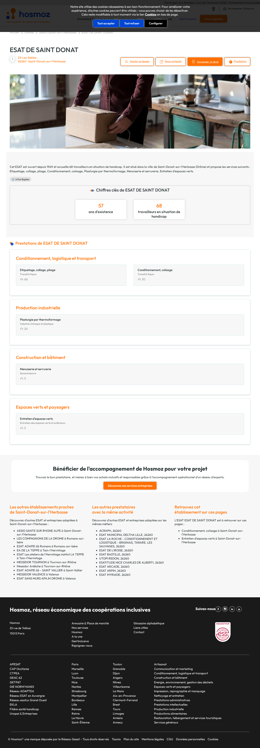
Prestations (240, 61)
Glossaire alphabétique (149, 623)
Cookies (150, 14)
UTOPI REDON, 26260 (114, 558)
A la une (77, 636)
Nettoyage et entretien (169, 695)
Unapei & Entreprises (23, 713)
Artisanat (160, 664)
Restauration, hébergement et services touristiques (187, 718)
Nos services (80, 627)
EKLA (13, 704)
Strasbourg (79, 691)
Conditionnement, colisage (65, 171)
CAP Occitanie (19, 669)
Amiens (118, 718)
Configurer (156, 23)
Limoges (118, 713)
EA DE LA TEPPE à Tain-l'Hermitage (41, 550)
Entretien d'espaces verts (176, 171)
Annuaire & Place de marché (90, 623)
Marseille (78, 669)
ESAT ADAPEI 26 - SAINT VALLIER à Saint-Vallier (49, 570)
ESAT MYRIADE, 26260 (114, 574)
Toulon (117, 664)
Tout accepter (106, 23)
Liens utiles (141, 627)
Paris (75, 664)
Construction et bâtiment (170, 677)
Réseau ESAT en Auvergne (27, 695)
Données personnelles (190, 739)
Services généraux (166, 722)
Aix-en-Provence (124, 695)
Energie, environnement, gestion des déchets (183, 682)
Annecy (118, 722)
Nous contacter (173, 61)
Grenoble (119, 669)
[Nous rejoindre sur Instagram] (225, 609)
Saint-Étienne (81, 722)
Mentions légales (153, 739)
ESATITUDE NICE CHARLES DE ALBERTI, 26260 (131, 562)
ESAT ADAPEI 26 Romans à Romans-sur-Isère (47, 546)
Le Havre (78, 718)
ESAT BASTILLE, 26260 (114, 554)
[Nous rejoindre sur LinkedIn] (232, 609)
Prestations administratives (172, 700)
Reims (76, 713)
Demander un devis (208, 61)
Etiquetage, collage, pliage (28, 171)
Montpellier (79, 695)
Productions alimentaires (170, 713)
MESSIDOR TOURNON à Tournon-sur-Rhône (46, 562)
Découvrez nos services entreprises (130, 485)
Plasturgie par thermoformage (104, 171)
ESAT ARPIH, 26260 (112, 570)
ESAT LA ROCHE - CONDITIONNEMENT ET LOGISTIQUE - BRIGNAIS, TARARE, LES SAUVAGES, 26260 (128, 542)
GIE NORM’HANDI (22, 686)
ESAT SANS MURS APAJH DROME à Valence (46, 578)
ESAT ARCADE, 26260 (114, 566)
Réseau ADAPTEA (22, 691)
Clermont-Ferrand (125, 700)
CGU (170, 739)
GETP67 (15, 682)
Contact (139, 632)
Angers (117, 677)
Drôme (29, 32)
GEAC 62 (16, 677)
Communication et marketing (173, 669)
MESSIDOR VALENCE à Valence (38, 574)
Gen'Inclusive (80, 641)
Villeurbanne (121, 686)
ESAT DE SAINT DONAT (98, 32)
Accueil (14, 32)
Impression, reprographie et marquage (179, 691)
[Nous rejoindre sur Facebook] (218, 609)
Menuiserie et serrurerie (142, 171)
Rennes (76, 709)
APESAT (15, 664)
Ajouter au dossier (140, 61)
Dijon (116, 673)
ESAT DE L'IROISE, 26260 (116, 550)
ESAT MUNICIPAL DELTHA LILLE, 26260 (126, 535)
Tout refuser (132, 23)
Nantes (76, 686)
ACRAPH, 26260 (110, 530)
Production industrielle (169, 709)
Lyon (75, 673)
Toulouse (77, 677)
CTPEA (14, 673)
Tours (116, 709)
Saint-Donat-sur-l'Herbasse (57, 32)
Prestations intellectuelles (170, 704)
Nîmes (117, 682)
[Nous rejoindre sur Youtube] (239, 609)
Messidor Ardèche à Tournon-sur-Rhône (43, 566)
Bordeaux (78, 700)
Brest (116, 704)
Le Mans (118, 691)
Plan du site (131, 739)
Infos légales (22, 179)
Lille (74, 704)
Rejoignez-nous (82, 645)
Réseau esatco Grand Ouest (28, 700)
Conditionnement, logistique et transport (181, 673)
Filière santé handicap (24, 709)
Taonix (116, 739)
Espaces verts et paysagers (172, 686)
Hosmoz (77, 632)
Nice (74, 682)
